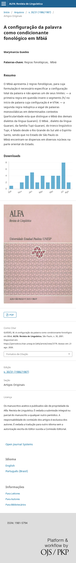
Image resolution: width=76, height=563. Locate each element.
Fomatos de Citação (17, 354)
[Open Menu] (3, 3)
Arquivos (19, 12)
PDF (11, 314)
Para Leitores (13, 493)
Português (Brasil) (17, 471)
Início (7, 12)
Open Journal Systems (19, 444)
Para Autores (13, 499)
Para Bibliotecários (16, 504)
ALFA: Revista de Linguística (26, 3)
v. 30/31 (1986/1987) (40, 12)
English (10, 465)
